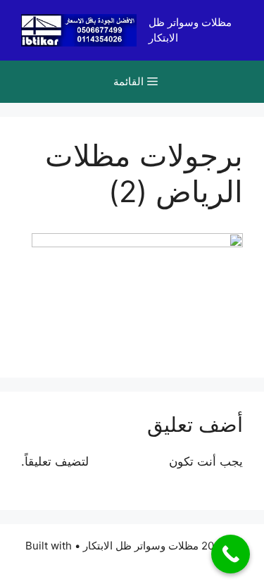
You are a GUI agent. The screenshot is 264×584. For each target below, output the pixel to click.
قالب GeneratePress (132, 562)
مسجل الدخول (128, 461)
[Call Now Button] (230, 554)
